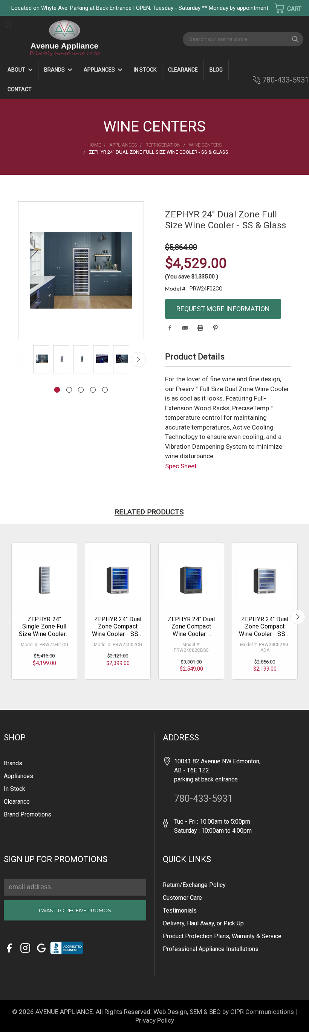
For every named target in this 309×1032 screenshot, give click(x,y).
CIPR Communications (262, 1011)
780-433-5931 (285, 79)
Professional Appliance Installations (211, 948)
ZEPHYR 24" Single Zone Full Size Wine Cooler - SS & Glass (44, 630)
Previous (23, 359)
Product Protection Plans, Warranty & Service (222, 936)
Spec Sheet (181, 466)
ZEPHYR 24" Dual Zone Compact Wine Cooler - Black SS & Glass (191, 630)
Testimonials (180, 910)
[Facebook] (170, 328)
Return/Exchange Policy (194, 884)
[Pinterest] (215, 328)
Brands (55, 70)
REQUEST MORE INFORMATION (223, 309)
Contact (20, 89)
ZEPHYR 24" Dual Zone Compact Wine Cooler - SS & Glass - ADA (265, 630)
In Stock (145, 70)
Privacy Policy (154, 1020)
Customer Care (182, 897)
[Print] (200, 328)
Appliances (100, 70)
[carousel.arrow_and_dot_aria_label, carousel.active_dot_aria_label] (57, 390)
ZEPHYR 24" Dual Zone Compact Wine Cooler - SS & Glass (118, 630)
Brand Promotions (27, 814)
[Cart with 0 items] (283, 8)
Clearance (183, 70)
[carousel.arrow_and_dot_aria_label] (69, 390)
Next (138, 359)
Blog (216, 70)
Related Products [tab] (149, 511)
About (17, 70)
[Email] (185, 328)
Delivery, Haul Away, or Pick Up (203, 923)
